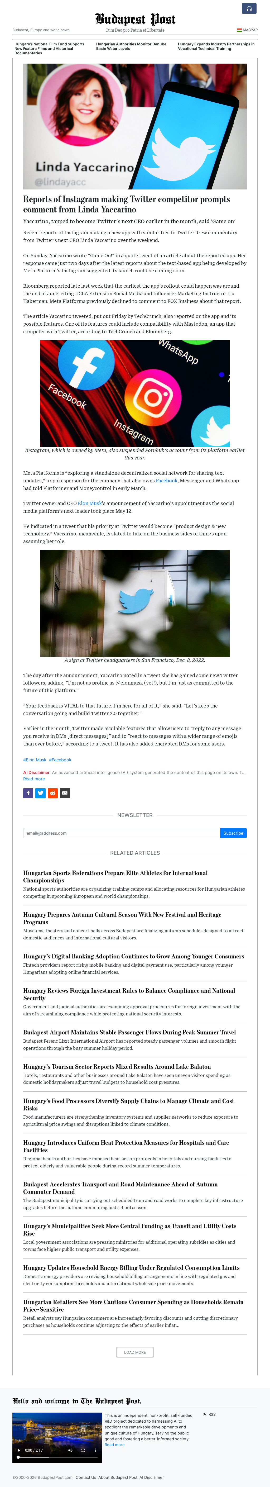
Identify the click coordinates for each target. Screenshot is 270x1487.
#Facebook (60, 759)
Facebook (166, 480)
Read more (34, 778)
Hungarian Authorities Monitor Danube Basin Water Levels (131, 46)
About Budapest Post (117, 1477)
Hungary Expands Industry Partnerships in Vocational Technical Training (216, 46)
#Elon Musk (34, 759)
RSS (212, 1414)
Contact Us (86, 1477)
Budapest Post (135, 18)
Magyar (250, 30)
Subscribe (233, 833)
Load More (135, 1352)
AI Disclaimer (151, 1477)
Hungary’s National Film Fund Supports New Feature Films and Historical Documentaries (50, 48)
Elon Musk (90, 503)
